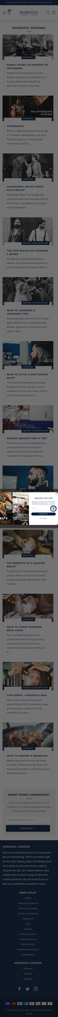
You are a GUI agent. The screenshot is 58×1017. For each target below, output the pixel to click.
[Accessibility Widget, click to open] (53, 508)
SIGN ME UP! (43, 514)
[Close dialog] (56, 494)
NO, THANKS (43, 518)
